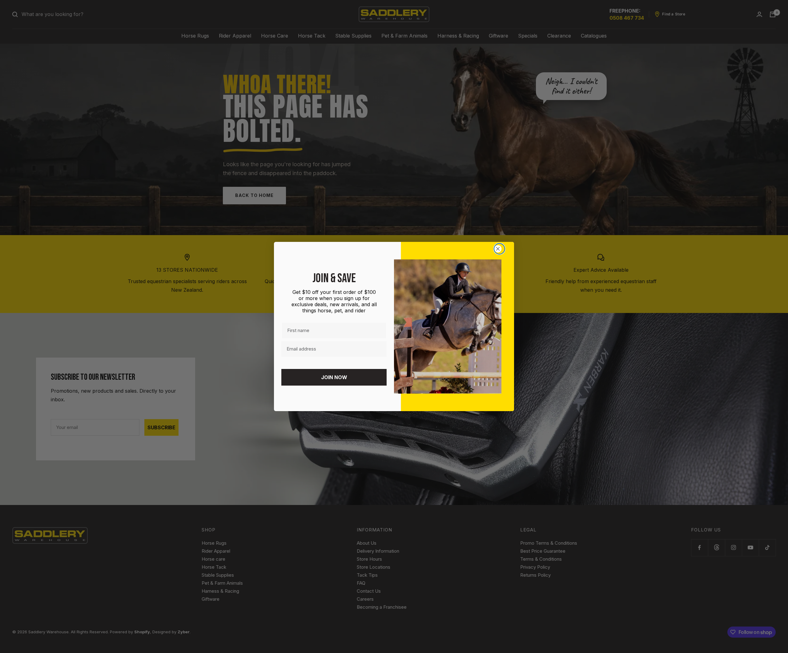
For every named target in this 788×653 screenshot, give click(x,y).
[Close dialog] (499, 248)
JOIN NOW (334, 377)
